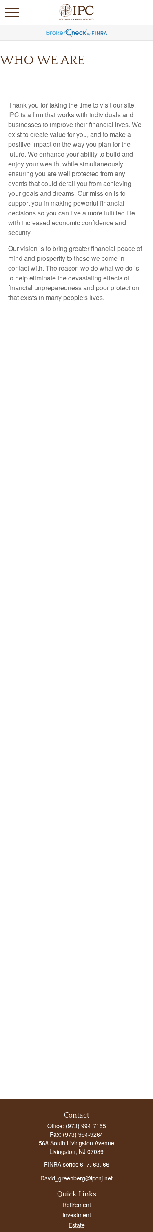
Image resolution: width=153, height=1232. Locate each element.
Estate (77, 1225)
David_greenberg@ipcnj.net (76, 1178)
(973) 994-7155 (86, 1126)
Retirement (76, 1205)
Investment (76, 1215)
